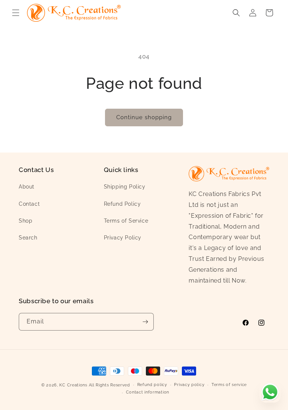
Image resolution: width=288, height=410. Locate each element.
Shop (25, 221)
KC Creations (73, 385)
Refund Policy (122, 204)
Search (28, 238)
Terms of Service (126, 221)
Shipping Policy (125, 187)
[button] (16, 12)
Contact (29, 204)
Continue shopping (144, 117)
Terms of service (229, 384)
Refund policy (152, 384)
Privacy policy (189, 384)
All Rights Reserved (109, 385)
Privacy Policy (122, 238)
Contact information (147, 392)
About (26, 187)
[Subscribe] (145, 322)
